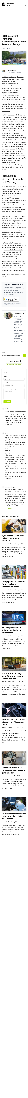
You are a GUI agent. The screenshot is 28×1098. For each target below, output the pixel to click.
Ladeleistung (6, 111)
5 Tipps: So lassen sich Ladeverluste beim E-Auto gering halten (13, 770)
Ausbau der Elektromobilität (13, 250)
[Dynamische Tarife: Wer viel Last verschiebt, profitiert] (14, 526)
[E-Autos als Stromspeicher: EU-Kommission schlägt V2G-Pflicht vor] (14, 804)
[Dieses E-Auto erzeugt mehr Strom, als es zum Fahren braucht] (14, 664)
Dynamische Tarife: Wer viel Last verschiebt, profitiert (13, 538)
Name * (6, 376)
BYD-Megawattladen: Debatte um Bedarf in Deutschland (12, 630)
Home (3, 48)
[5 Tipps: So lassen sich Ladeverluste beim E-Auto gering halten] (14, 758)
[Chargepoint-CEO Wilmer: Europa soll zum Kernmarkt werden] (14, 572)
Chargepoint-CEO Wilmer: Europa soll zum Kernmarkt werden (13, 584)
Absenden (7, 401)
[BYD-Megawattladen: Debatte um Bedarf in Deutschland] (14, 618)
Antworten (10, 427)
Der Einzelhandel (18, 189)
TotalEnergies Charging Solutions (12, 77)
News (8, 48)
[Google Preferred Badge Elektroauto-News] (11, 299)
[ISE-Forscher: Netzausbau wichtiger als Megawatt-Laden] (14, 710)
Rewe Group (20, 79)
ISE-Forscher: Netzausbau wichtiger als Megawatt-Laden (13, 722)
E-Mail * (6, 382)
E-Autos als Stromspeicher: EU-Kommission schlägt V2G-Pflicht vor (14, 816)
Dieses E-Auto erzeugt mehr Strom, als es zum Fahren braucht (12, 676)
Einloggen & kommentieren (15, 364)
